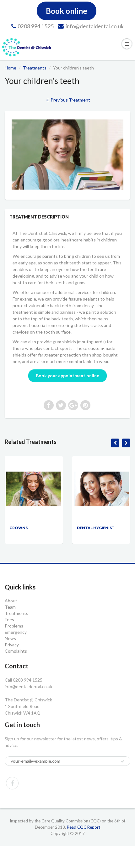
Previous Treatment (70, 99)
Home (10, 67)
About (11, 600)
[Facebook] (12, 783)
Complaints (16, 651)
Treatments (34, 67)
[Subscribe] (122, 761)
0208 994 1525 (36, 26)
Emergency (16, 632)
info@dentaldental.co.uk (95, 26)
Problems (14, 625)
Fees (9, 619)
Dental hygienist (96, 527)
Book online (66, 10)
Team (10, 607)
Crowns (18, 527)
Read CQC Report (83, 827)
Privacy (12, 644)
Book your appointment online (67, 375)
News (10, 638)
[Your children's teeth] (67, 154)
